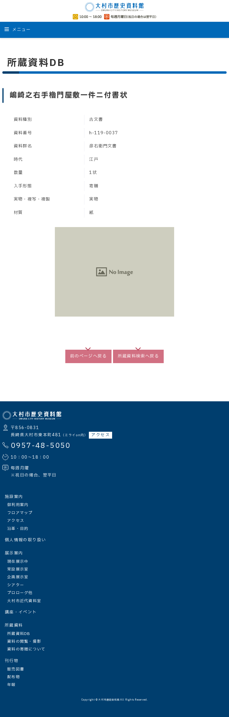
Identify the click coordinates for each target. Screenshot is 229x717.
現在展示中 (17, 562)
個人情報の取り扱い (25, 540)
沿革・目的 (17, 529)
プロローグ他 (20, 593)
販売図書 (15, 669)
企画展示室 (17, 577)
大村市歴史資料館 (108, 700)
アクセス (100, 435)
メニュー (21, 30)
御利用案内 (17, 505)
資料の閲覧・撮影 (24, 641)
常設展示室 (17, 569)
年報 (11, 685)
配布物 (13, 677)
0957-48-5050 (41, 445)
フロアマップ (20, 513)
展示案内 (14, 553)
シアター (15, 585)
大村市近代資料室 (24, 601)
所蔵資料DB (18, 634)
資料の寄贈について (26, 649)
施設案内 (14, 497)
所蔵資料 (14, 625)
